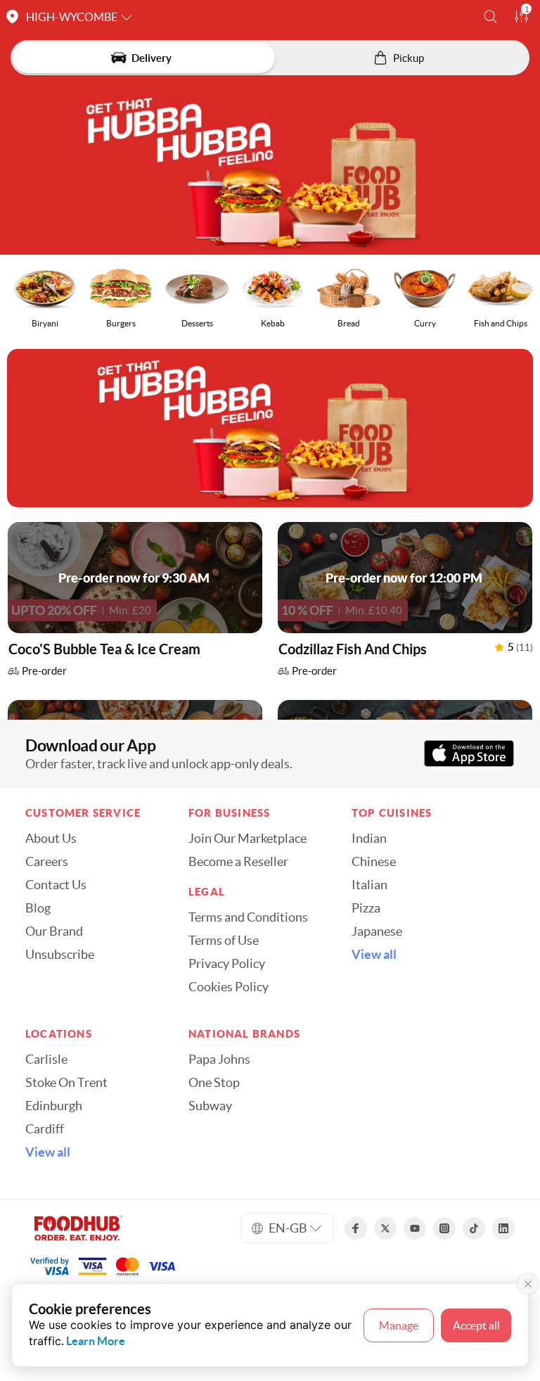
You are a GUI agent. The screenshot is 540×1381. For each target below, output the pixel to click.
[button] (490, 16)
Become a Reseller (238, 862)
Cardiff (44, 1129)
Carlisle (46, 1059)
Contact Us (55, 885)
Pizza (366, 908)
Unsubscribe (59, 955)
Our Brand (54, 931)
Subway (210, 1106)
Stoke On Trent (66, 1083)
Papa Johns (219, 1059)
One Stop (214, 1083)
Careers (46, 862)
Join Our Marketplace (247, 839)
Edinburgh (53, 1106)
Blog (38, 908)
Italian (369, 885)
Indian (369, 839)
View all (374, 955)
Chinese (374, 862)
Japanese (377, 931)
